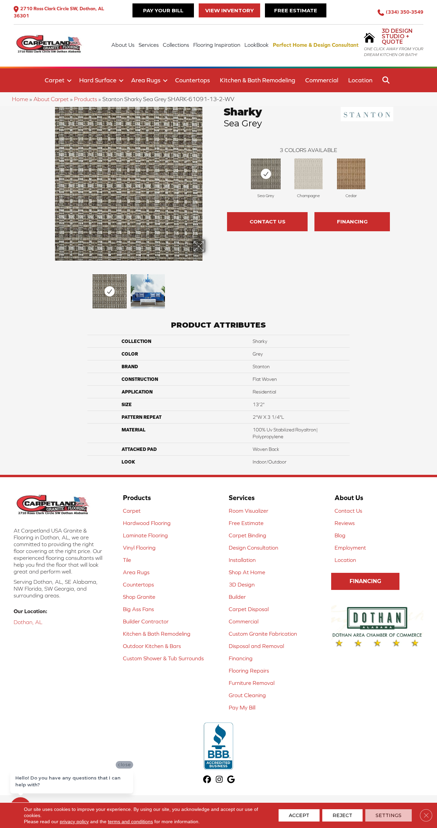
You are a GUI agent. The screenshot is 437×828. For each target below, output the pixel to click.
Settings (388, 815)
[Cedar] (351, 174)
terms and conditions (130, 821)
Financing (352, 221)
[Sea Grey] (265, 174)
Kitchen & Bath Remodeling (257, 80)
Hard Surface (97, 80)
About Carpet (51, 99)
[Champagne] (309, 174)
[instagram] (219, 780)
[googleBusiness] (231, 780)
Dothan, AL (28, 622)
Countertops (192, 80)
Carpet (55, 80)
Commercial (321, 80)
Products (85, 99)
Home (20, 99)
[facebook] (207, 780)
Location (360, 80)
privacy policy (74, 821)
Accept (299, 815)
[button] (69, 80)
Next (210, 288)
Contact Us (267, 221)
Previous (47, 288)
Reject (342, 815)
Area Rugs (145, 80)
